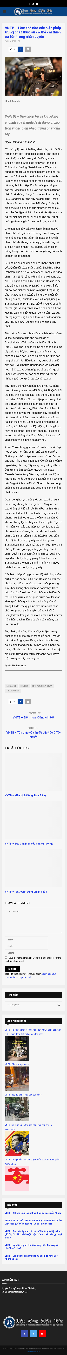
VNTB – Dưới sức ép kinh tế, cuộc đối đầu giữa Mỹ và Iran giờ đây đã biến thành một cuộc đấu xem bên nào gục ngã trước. (33, 1234)
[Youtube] (42, 1333)
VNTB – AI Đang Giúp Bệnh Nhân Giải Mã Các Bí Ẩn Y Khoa (33, 1213)
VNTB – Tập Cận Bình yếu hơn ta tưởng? (29, 843)
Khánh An (24, 686)
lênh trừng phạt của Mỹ (42, 686)
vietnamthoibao (33, 1352)
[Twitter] (33, 1333)
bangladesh (11, 686)
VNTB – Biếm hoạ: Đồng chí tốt (33, 717)
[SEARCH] (58, 1004)
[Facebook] (24, 1333)
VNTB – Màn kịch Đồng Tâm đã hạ (25, 795)
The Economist (13, 691)
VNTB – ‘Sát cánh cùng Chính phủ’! (26, 891)
